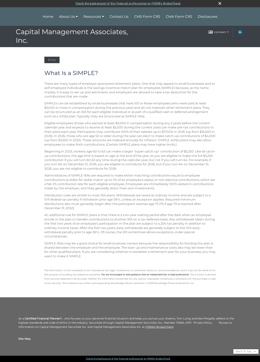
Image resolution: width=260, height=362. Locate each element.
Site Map (24, 338)
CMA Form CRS (179, 17)
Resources (92, 17)
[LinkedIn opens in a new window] (240, 33)
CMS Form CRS (147, 17)
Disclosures (207, 17)
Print (52, 60)
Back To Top (244, 351)
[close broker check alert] (219, 3)
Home (48, 17)
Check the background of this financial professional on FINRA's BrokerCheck (128, 3)
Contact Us (119, 17)
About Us (67, 17)
